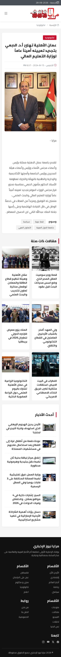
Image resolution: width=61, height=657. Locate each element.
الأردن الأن (54, 572)
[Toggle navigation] (6, 13)
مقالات (55, 612)
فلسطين (24, 572)
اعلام (26, 592)
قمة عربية (39, 222)
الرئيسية (53, 25)
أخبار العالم (54, 582)
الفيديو (56, 617)
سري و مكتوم (22, 582)
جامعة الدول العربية (45, 227)
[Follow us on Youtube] (48, 641)
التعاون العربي (24, 227)
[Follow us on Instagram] (43, 641)
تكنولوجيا (41, 25)
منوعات (55, 607)
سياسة (26, 222)
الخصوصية (24, 617)
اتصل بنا (25, 612)
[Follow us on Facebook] (58, 641)
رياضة (56, 587)
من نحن (25, 607)
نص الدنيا (54, 626)
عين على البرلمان (21, 577)
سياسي (55, 592)
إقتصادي (54, 577)
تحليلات (55, 621)
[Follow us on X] (53, 641)
